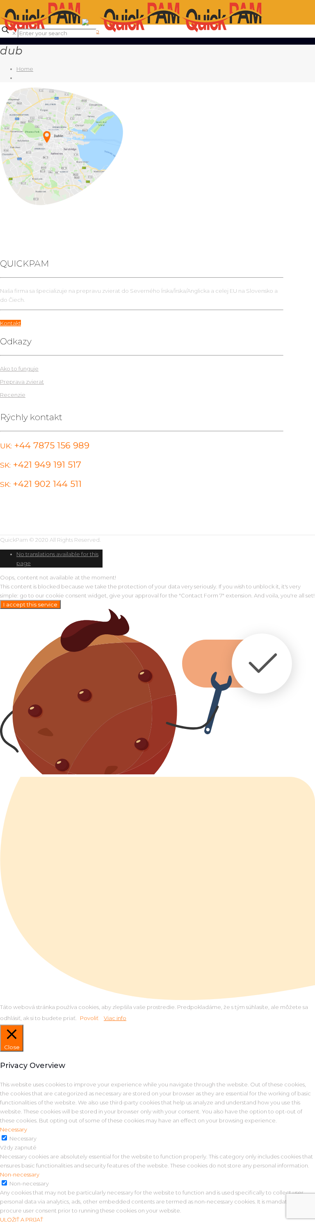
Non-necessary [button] (19, 1174)
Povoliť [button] (89, 1018)
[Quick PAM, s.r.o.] (131, 31)
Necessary (23, 1138)
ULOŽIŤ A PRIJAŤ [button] (21, 1219)
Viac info (115, 1018)
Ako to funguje (19, 368)
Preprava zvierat (22, 381)
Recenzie (12, 394)
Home (24, 69)
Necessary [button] (13, 1129)
